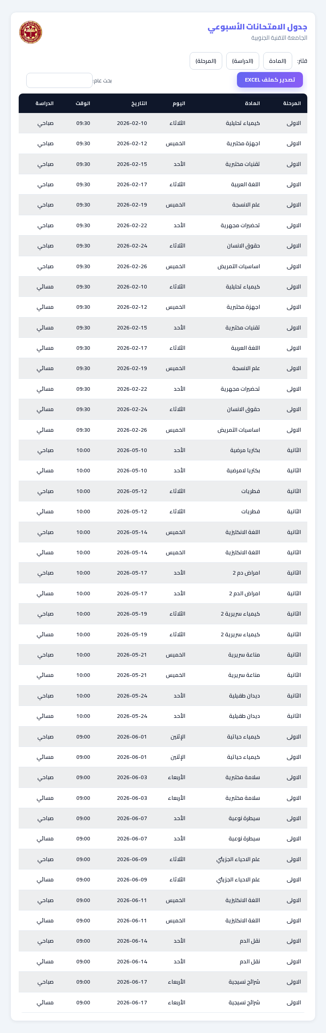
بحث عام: (102, 80)
